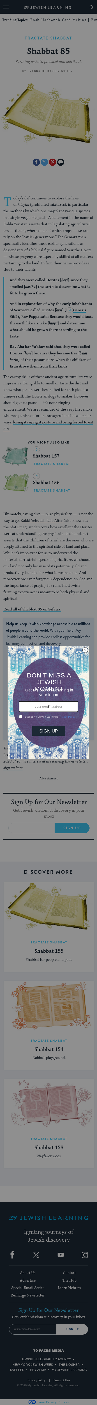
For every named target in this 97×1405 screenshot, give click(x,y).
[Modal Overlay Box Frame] (48, 702)
